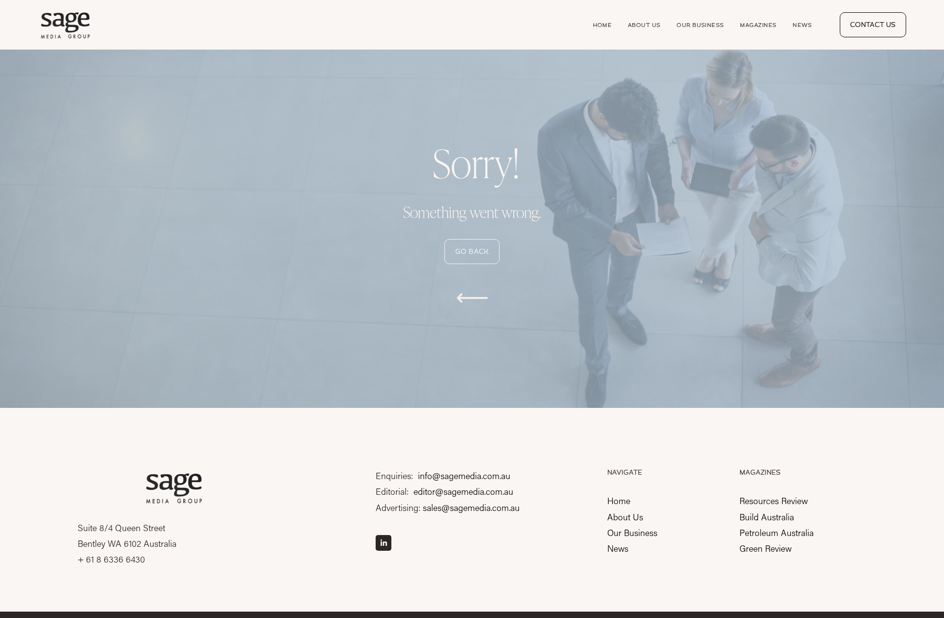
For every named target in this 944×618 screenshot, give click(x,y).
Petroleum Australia (776, 532)
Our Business (700, 25)
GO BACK (472, 251)
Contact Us (872, 25)
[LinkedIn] (383, 543)
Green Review (765, 548)
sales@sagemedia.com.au (471, 507)
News (802, 25)
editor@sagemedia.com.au (463, 491)
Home (602, 25)
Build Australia (766, 517)
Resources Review (773, 501)
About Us (644, 25)
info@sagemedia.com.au (464, 476)
